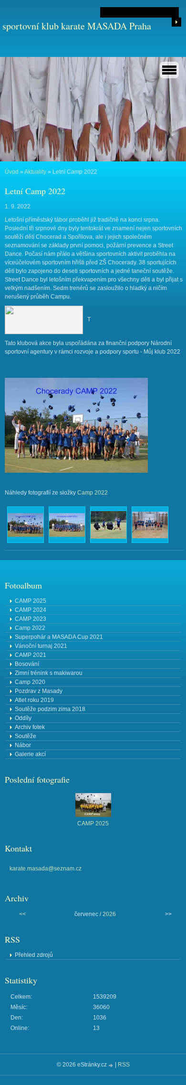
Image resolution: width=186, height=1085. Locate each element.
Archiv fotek (30, 727)
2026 (109, 914)
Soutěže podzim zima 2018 (50, 709)
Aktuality (35, 171)
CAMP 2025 (30, 601)
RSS (124, 1064)
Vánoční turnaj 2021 (41, 646)
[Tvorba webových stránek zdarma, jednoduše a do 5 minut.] (111, 1065)
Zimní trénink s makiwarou (49, 673)
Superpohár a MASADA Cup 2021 (59, 637)
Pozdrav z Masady (38, 691)
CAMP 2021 (30, 655)
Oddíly (23, 718)
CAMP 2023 (30, 619)
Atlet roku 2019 (34, 700)
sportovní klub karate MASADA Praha (76, 25)
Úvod (12, 171)
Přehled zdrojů (34, 955)
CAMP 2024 (30, 610)
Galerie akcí (30, 754)
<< (22, 914)
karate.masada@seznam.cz (46, 868)
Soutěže (25, 736)
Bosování (27, 664)
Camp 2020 (30, 682)
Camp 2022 (92, 492)
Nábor (23, 745)
